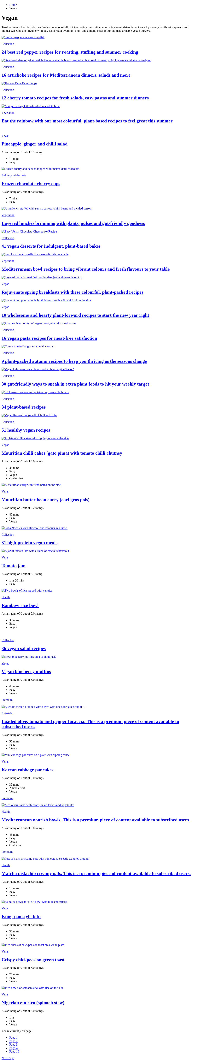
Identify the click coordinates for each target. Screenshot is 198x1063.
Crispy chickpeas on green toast (33, 959)
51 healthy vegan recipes (26, 430)
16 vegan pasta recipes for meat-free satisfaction (49, 338)
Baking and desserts (14, 175)
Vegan (5, 135)
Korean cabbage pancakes (27, 769)
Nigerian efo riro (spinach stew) (33, 1002)
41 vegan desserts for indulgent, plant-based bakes (51, 246)
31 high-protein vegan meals (29, 542)
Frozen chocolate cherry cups (31, 183)
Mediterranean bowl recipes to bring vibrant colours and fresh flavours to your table (86, 269)
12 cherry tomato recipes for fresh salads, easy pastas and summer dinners (75, 97)
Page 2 (13, 1041)
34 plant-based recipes (24, 407)
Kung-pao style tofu (21, 916)
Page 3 (13, 1044)
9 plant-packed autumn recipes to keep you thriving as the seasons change (74, 361)
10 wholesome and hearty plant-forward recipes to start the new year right (75, 315)
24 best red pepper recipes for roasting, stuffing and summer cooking (70, 52)
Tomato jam (14, 565)
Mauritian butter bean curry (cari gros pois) (46, 499)
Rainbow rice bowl (20, 605)
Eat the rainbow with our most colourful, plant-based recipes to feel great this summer (87, 120)
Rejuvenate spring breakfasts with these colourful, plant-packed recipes (72, 292)
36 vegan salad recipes (24, 648)
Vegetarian (8, 112)
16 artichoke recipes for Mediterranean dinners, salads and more (66, 75)
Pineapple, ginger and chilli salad (34, 143)
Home (13, 4)
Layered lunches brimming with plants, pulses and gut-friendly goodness (73, 223)
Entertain (7, 713)
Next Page (8, 1058)
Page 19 (14, 1051)
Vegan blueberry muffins (26, 671)
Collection (8, 43)
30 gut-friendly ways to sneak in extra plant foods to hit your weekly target (75, 384)
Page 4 (13, 1048)
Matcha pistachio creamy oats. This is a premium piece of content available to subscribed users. (96, 873)
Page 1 (13, 1037)
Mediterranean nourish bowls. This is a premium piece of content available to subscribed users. (96, 819)
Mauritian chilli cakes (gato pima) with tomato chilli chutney (62, 453)
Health (6, 597)
